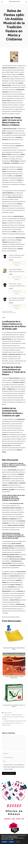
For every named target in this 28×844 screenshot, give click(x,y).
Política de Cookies (13, 836)
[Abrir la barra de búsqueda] (2, 2)
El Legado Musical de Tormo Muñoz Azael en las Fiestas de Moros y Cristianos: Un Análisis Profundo (14, 723)
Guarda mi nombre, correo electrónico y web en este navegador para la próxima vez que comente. (14, 767)
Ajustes (17, 841)
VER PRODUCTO (17, 263)
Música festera (8, 712)
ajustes (11, 839)
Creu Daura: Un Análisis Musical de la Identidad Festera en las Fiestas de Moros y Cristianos (13, 717)
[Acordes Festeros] (14, 2)
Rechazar (11, 841)
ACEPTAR (4, 841)
